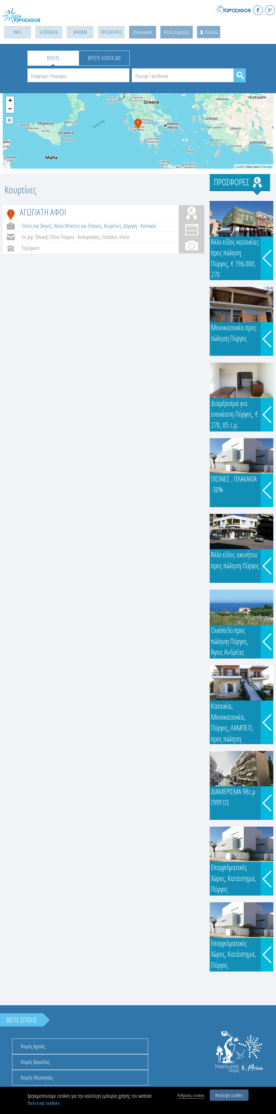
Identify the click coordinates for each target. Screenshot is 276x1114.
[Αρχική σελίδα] (27, 19)
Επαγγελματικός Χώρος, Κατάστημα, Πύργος (233, 878)
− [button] (10, 108)
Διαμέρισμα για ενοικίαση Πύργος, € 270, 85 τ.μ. (234, 414)
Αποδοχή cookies (229, 1095)
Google (267, 166)
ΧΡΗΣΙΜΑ (80, 32)
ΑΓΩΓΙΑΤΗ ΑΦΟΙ (43, 212)
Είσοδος (211, 32)
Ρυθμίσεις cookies (191, 1095)
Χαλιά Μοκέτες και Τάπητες (78, 225)
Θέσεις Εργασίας (176, 32)
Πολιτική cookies (43, 1103)
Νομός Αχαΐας (32, 1046)
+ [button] (10, 100)
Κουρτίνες (112, 225)
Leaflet (239, 166)
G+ (270, 10)
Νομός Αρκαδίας (35, 1062)
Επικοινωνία (142, 32)
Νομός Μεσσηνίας (36, 1077)
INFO (17, 32)
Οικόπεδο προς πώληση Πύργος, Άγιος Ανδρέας (230, 641)
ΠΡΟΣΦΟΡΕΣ (111, 32)
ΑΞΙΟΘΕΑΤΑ (49, 32)
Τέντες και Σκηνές (37, 225)
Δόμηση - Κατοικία (139, 225)
